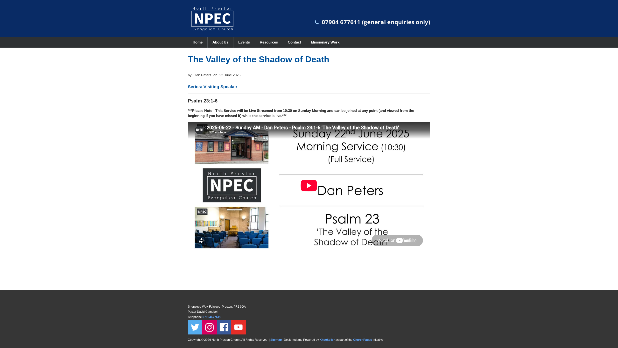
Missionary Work (325, 42)
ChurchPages (362, 339)
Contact (294, 42)
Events (244, 42)
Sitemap (276, 339)
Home (198, 42)
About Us (220, 42)
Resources (269, 42)
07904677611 (212, 317)
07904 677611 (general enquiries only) (376, 22)
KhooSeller (327, 339)
